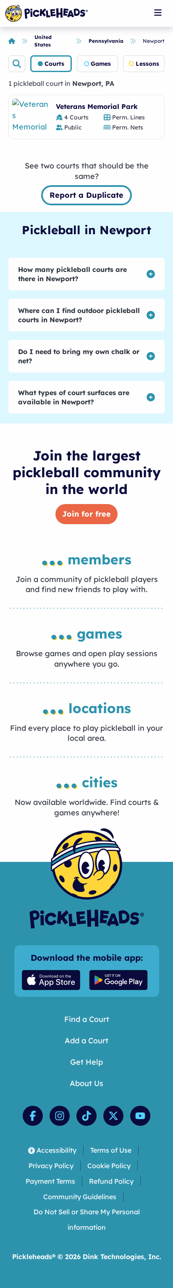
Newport (154, 41)
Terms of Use (110, 1150)
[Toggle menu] (158, 12)
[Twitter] (113, 1116)
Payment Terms (50, 1181)
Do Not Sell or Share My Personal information (87, 1219)
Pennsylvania (106, 41)
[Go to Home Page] (46, 13)
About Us (86, 1083)
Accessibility (56, 1150)
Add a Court (86, 1040)
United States (43, 41)
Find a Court (86, 1019)
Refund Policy (111, 1181)
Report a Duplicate (86, 195)
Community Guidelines (79, 1196)
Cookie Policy (109, 1165)
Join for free (86, 514)
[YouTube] (140, 1116)
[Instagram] (60, 1116)
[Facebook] (33, 1116)
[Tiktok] (86, 1116)
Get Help (86, 1062)
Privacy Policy (51, 1165)
